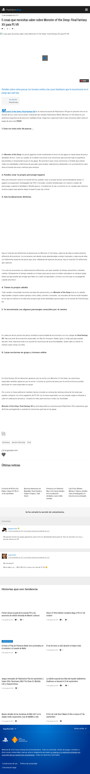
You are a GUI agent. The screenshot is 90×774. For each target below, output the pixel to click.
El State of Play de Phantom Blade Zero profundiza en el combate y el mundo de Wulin (22, 646)
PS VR (29, 442)
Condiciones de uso (10, 763)
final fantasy (6, 442)
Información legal (9, 767)
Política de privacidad (28, 763)
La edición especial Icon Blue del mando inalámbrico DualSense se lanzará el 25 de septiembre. (66, 679)
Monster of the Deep (18, 442)
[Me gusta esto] (21, 620)
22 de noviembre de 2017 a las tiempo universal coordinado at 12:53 (29, 531)
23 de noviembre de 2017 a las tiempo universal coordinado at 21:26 (28, 557)
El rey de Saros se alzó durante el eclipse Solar (63, 645)
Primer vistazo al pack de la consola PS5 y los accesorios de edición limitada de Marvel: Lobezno (21, 614)
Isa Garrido (13, 99)
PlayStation (13, 9)
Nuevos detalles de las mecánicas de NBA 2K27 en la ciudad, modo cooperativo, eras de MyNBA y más (21, 715)
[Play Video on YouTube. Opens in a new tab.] (84, 80)
